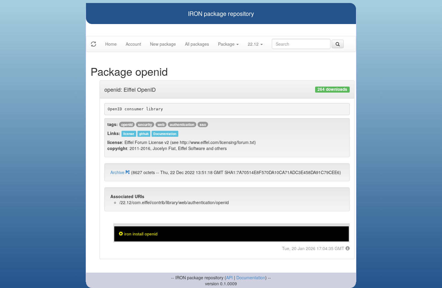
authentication (182, 124)
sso (203, 124)
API (229, 277)
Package (227, 44)
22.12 (254, 44)
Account (133, 44)
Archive (118, 172)
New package (163, 44)
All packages (197, 44)
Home (111, 44)
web (161, 124)
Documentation (250, 277)
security (145, 124)
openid (127, 124)
